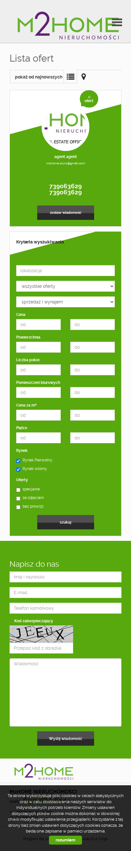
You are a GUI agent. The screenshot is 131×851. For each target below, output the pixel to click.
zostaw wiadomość (65, 213)
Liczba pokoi (27, 360)
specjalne (31, 489)
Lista (70, 76)
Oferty (22, 480)
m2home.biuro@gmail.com (65, 163)
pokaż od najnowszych (38, 76)
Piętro (21, 428)
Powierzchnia (28, 337)
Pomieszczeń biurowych (38, 382)
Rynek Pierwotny (37, 460)
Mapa (83, 76)
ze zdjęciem (33, 498)
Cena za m (26, 405)
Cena (20, 314)
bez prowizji (33, 506)
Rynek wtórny (35, 469)
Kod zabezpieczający (33, 621)
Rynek (22, 450)
